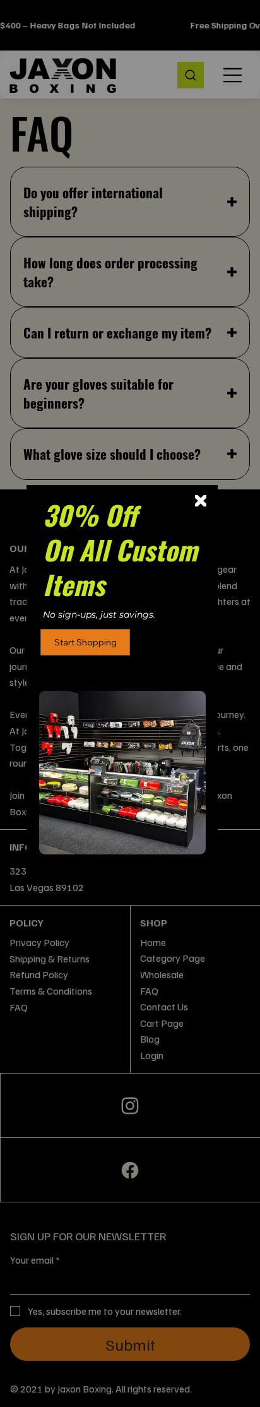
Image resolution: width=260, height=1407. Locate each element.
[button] (200, 501)
